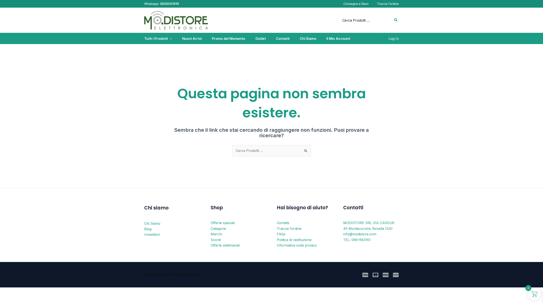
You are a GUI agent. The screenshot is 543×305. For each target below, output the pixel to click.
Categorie (218, 228)
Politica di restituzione (294, 240)
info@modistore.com (359, 234)
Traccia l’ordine (388, 4)
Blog (147, 229)
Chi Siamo (152, 223)
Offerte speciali (223, 223)
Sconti (216, 240)
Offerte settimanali (225, 245)
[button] (170, 38)
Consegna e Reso (356, 4)
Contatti (283, 223)
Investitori (152, 234)
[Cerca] (396, 20)
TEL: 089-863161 (357, 240)
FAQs (281, 234)
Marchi (216, 234)
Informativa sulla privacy (297, 245)
